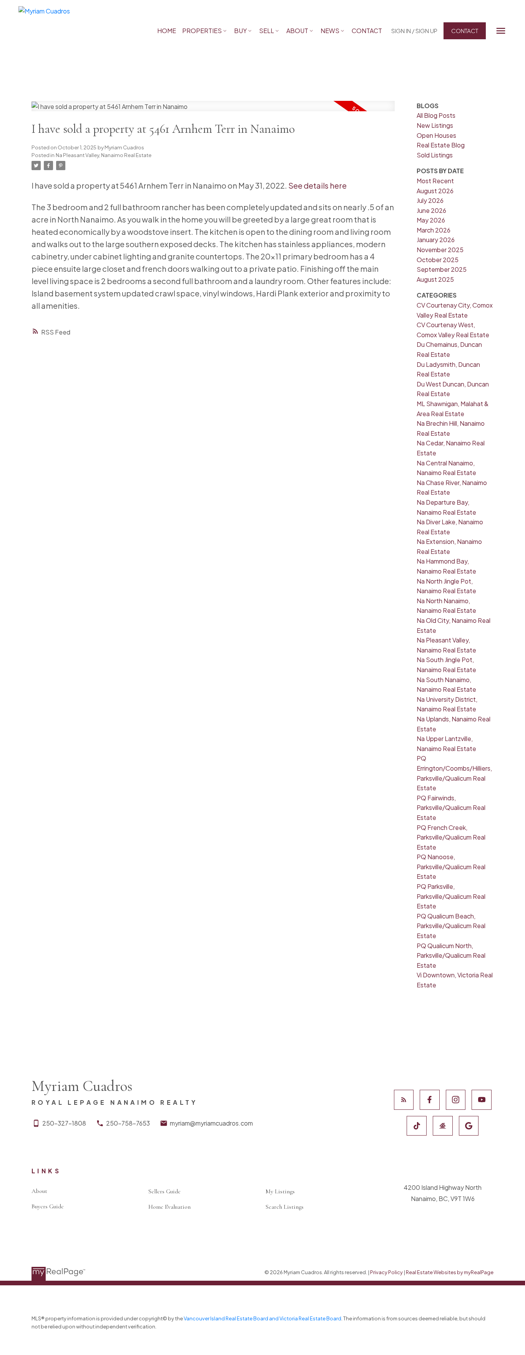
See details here (317, 185)
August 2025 (435, 279)
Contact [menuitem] (367, 31)
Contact (464, 30)
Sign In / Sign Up (414, 30)
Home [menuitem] (166, 31)
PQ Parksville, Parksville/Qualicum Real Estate (451, 896)
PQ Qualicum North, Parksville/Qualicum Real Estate (451, 955)
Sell (266, 31)
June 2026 (431, 210)
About (297, 31)
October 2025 (438, 260)
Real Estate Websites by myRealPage (449, 1272)
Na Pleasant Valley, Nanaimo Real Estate (103, 155)
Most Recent (435, 181)
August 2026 (435, 191)
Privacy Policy (386, 1272)
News (330, 31)
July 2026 (430, 200)
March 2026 (433, 230)
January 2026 (436, 240)
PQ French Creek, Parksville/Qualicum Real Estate (451, 837)
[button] (414, 30)
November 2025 (440, 250)
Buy (240, 31)
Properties (202, 31)
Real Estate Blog (441, 145)
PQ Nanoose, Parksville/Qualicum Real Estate (451, 866)
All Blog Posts (436, 115)
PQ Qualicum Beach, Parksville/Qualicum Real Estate (451, 926)
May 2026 (431, 220)
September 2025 (442, 269)
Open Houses (436, 135)
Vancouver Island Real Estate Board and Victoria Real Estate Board (262, 1318)
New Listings (435, 125)
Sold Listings (435, 155)
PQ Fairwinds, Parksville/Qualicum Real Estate (451, 807)
